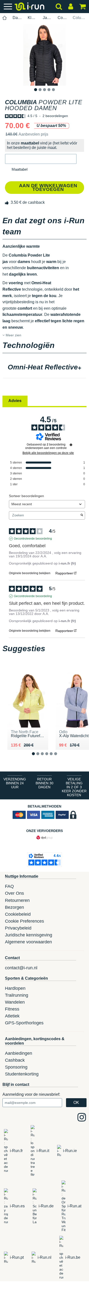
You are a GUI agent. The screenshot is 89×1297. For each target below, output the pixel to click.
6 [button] (59, 758)
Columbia (62, 18)
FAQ (9, 886)
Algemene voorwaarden (28, 941)
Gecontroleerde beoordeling (33, 538)
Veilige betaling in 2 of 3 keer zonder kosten (74, 787)
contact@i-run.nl (21, 967)
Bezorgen (14, 907)
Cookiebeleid (18, 914)
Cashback (15, 1060)
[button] (41, 159)
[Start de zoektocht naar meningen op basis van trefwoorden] (82, 515)
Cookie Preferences (24, 921)
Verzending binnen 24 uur (14, 783)
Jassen (47, 18)
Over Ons (14, 893)
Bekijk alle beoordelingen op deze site (48, 453)
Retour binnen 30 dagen (44, 783)
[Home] (4, 18)
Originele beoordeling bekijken (29, 573)
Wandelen (15, 1002)
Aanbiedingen (18, 1053)
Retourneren (17, 900)
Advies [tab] (15, 401)
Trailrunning (16, 995)
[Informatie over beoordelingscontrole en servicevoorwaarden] (71, 445)
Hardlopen (15, 988)
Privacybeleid (18, 928)
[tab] (44, 367)
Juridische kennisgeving (28, 934)
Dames (17, 18)
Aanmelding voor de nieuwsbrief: (31, 1094)
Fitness (12, 1009)
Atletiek (12, 1015)
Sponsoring (16, 1067)
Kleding (32, 18)
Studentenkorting (22, 1074)
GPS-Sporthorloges (24, 1022)
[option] (44, 55)
